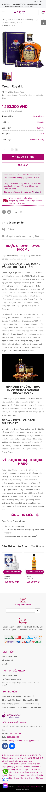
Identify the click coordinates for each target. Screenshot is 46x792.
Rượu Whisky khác (12, 23)
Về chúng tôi (7, 660)
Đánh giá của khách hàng (20, 236)
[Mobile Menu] (3, 12)
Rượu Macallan (8, 708)
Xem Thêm (36, 546)
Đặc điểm (8, 229)
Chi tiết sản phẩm (13, 222)
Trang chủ (6, 19)
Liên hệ (5, 664)
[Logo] (20, 12)
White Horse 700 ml (31, 578)
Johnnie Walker (30, 704)
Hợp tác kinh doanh (10, 656)
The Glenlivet (23, 708)
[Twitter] (9, 212)
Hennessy (28, 696)
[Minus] (12, 149)
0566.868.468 (13, 737)
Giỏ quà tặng (7, 704)
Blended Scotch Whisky (23, 19)
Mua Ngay (23, 165)
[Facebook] (4, 212)
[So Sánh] (21, 212)
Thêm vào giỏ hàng (24, 157)
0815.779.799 (15, 733)
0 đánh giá (17, 111)
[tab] (15, 222)
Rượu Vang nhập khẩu (12, 696)
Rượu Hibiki (36, 708)
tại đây (37, 192)
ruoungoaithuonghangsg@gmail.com (23, 740)
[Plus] (16, 149)
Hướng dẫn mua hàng (11, 679)
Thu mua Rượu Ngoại (11, 700)
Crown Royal (19, 92)
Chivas (18, 704)
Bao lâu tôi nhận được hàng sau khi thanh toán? (20, 684)
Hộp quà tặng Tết (30, 700)
